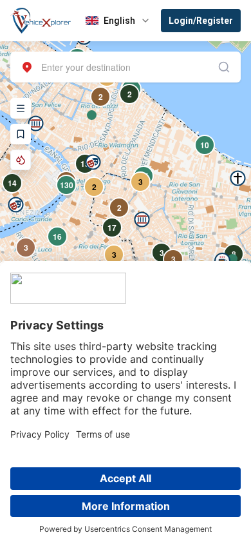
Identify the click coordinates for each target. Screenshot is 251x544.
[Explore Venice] (20, 108)
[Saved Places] (20, 134)
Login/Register (201, 20)
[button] (142, 219)
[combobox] (125, 67)
